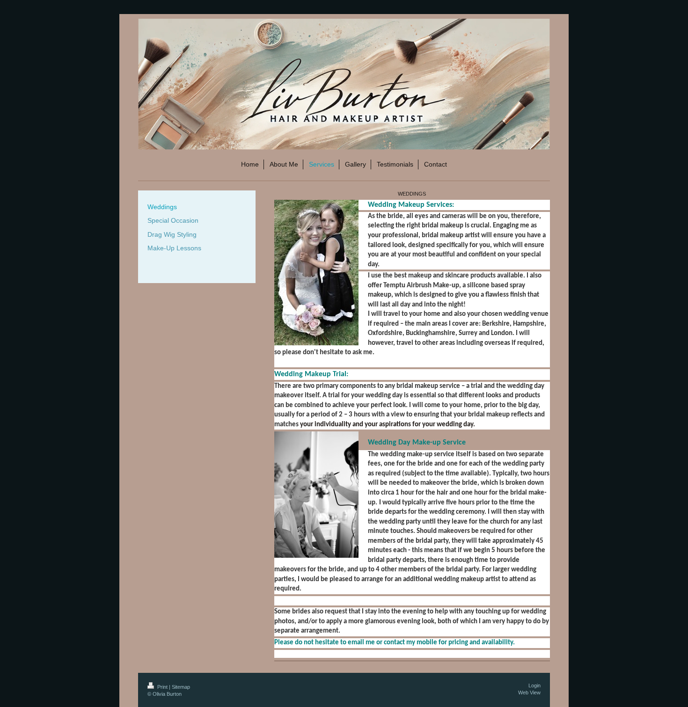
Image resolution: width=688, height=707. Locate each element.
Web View (529, 692)
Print (162, 687)
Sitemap (181, 687)
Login (534, 685)
